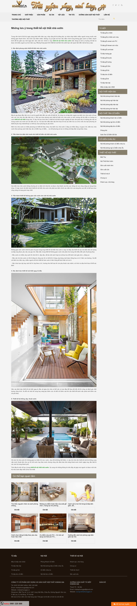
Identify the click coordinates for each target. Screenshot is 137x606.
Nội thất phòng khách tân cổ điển (111, 118)
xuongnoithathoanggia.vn (84, 592)
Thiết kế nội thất (107, 152)
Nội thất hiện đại (107, 91)
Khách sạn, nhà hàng (107, 182)
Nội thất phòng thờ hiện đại (109, 108)
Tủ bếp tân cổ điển (106, 74)
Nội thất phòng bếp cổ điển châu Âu (52, 566)
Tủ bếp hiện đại (105, 83)
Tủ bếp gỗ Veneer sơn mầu (109, 45)
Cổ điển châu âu (107, 139)
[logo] (19, 4)
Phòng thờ (103, 130)
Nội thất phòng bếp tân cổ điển (110, 126)
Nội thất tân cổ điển (109, 113)
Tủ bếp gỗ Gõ (104, 70)
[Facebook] (113, 5)
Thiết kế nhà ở (105, 174)
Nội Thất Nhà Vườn (106, 161)
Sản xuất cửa (104, 169)
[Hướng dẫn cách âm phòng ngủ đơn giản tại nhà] (81, 523)
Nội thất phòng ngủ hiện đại (109, 100)
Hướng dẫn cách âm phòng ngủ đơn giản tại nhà (81, 536)
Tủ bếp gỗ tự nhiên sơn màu (109, 37)
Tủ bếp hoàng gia (106, 53)
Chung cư (103, 178)
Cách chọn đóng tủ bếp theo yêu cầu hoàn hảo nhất (24, 536)
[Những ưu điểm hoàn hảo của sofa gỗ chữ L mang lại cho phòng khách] (53, 491)
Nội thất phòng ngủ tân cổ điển (110, 122)
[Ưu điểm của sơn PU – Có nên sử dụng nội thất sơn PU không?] (53, 523)
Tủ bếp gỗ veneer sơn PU (108, 41)
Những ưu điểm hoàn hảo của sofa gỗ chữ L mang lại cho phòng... (53, 505)
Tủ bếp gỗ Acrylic (106, 58)
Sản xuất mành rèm (106, 165)
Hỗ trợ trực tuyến (122, 604)
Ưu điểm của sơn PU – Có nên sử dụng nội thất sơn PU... (52, 536)
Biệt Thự (103, 157)
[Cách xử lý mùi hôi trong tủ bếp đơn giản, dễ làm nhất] (81, 491)
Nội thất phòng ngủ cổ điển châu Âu (112, 148)
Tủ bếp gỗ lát (104, 79)
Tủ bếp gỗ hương (105, 62)
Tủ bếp (102, 28)
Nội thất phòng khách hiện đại (110, 96)
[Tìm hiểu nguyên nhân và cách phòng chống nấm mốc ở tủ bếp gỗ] (24, 491)
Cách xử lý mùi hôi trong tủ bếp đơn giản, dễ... (80, 505)
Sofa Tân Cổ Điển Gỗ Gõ (108, 134)
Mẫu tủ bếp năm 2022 (107, 87)
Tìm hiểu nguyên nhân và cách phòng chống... (24, 505)
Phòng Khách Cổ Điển (48, 562)
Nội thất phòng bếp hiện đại (109, 104)
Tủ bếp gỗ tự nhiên (106, 33)
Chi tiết (16, 510)
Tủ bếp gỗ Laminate (106, 49)
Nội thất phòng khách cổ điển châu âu (112, 144)
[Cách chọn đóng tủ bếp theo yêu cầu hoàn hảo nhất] (24, 523)
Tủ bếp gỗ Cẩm (105, 66)
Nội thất (44, 555)
